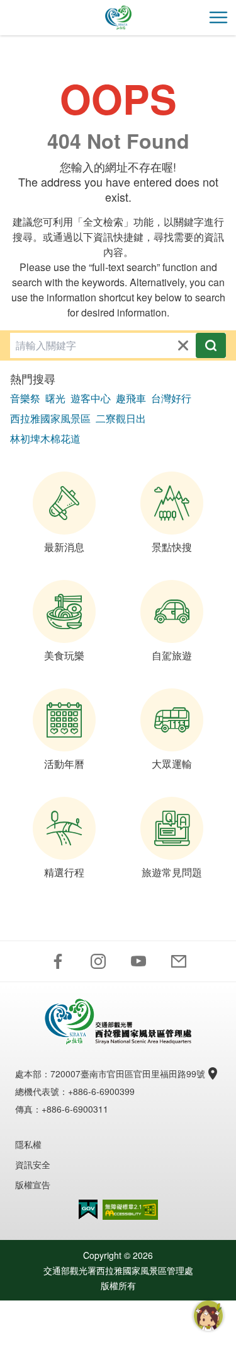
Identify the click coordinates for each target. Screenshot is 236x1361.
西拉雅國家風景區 (50, 418)
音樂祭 (25, 398)
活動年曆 (64, 763)
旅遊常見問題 (172, 872)
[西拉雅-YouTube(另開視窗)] (138, 961)
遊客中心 (90, 398)
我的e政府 (88, 1209)
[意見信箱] (178, 961)
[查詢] (211, 345)
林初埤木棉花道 (45, 438)
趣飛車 (131, 398)
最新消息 (64, 547)
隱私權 (28, 1144)
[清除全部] (183, 345)
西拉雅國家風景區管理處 (118, 17)
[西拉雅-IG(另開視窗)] (98, 961)
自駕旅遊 (172, 655)
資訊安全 (32, 1164)
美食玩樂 (64, 655)
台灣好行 (171, 398)
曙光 (55, 398)
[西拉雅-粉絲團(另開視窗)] (57, 961)
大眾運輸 (172, 763)
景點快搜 (172, 547)
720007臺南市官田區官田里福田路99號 (127, 1073)
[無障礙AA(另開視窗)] (130, 1209)
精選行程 (64, 872)
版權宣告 (32, 1184)
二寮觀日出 (121, 418)
